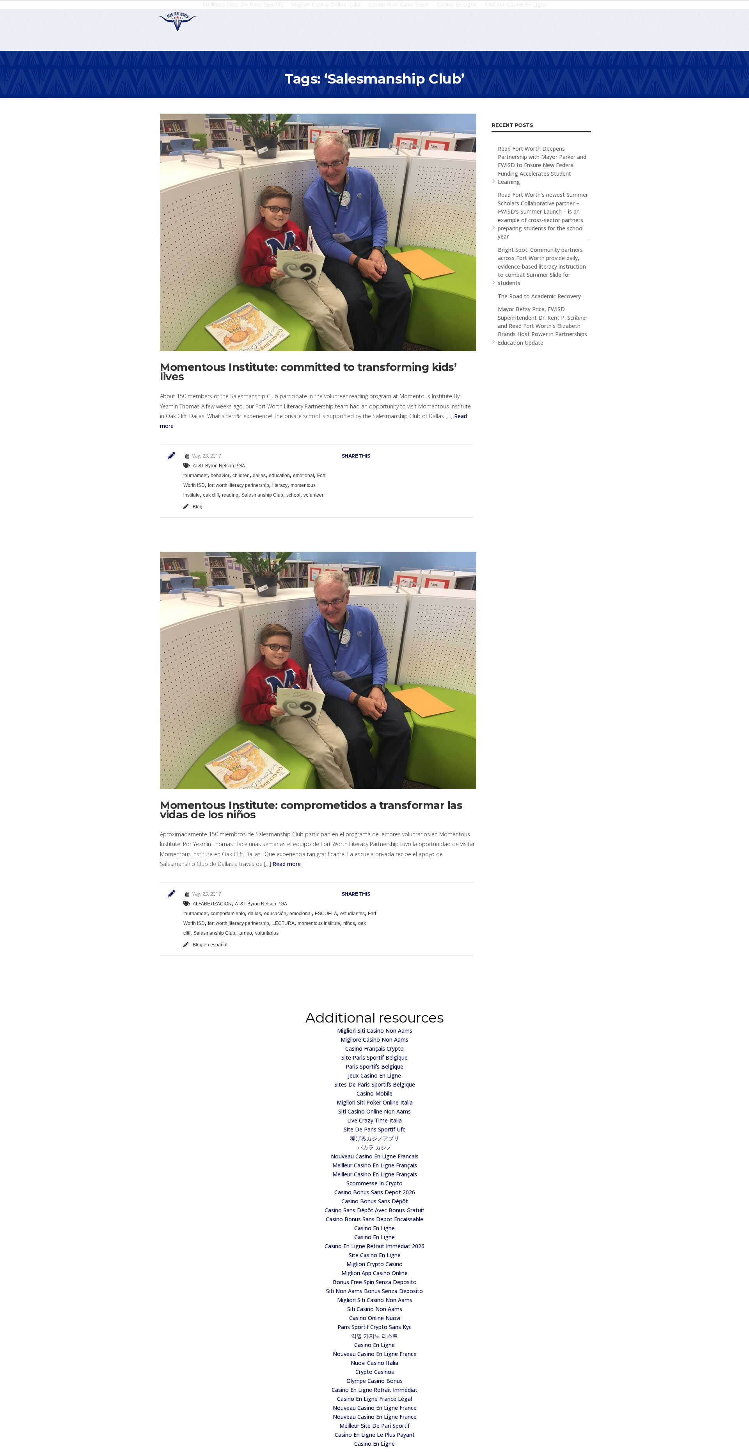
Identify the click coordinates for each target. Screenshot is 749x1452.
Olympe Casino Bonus (374, 1380)
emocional (300, 913)
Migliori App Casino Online (374, 1273)
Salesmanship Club (262, 495)
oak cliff (211, 495)
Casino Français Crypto (374, 1048)
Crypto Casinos (374, 1371)
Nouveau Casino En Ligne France (375, 1354)
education (279, 475)
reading (230, 495)
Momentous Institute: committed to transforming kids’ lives (308, 371)
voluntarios (267, 933)
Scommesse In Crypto (374, 1183)
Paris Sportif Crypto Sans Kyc (374, 1327)
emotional (303, 475)
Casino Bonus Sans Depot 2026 (374, 1192)
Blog (197, 507)
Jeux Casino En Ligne (374, 1075)
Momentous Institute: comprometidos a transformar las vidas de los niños (311, 809)
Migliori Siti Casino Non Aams (374, 1030)
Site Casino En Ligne (375, 1255)
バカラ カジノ (374, 1147)
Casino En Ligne (374, 1228)
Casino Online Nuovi (374, 1318)
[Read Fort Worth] (177, 21)
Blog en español (210, 945)
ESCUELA (326, 913)
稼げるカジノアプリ (374, 1138)
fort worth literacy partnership (238, 485)
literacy (280, 485)
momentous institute (319, 923)
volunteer (313, 495)
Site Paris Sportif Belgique (374, 1057)
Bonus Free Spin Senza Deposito (375, 1282)
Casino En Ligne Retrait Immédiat (374, 1389)
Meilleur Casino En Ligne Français (374, 1165)
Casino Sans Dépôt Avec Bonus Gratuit (374, 1210)
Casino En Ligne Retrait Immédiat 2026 (374, 1246)
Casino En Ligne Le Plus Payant (375, 1434)
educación (275, 913)
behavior (220, 475)
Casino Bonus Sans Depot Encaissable (374, 1219)
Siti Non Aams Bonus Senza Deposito (374, 1291)
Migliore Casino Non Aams (374, 1039)
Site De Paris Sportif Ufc (374, 1129)
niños (349, 923)
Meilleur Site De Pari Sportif (374, 1425)
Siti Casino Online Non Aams (374, 1111)
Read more (286, 864)
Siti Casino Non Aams (374, 1309)
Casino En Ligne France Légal (374, 1398)
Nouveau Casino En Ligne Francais (375, 1156)
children (241, 475)
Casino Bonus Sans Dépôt (374, 1201)
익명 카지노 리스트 (374, 1336)
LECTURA (283, 923)
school (293, 495)
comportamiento (228, 913)
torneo (245, 933)
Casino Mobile (374, 1093)
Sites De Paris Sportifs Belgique (374, 1084)
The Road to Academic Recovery (539, 296)
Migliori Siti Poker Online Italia (375, 1102)
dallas (259, 475)
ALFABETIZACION (212, 904)
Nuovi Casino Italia (374, 1362)
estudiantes (352, 913)
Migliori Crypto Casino (374, 1264)
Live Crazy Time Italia (374, 1120)
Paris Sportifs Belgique (374, 1066)
